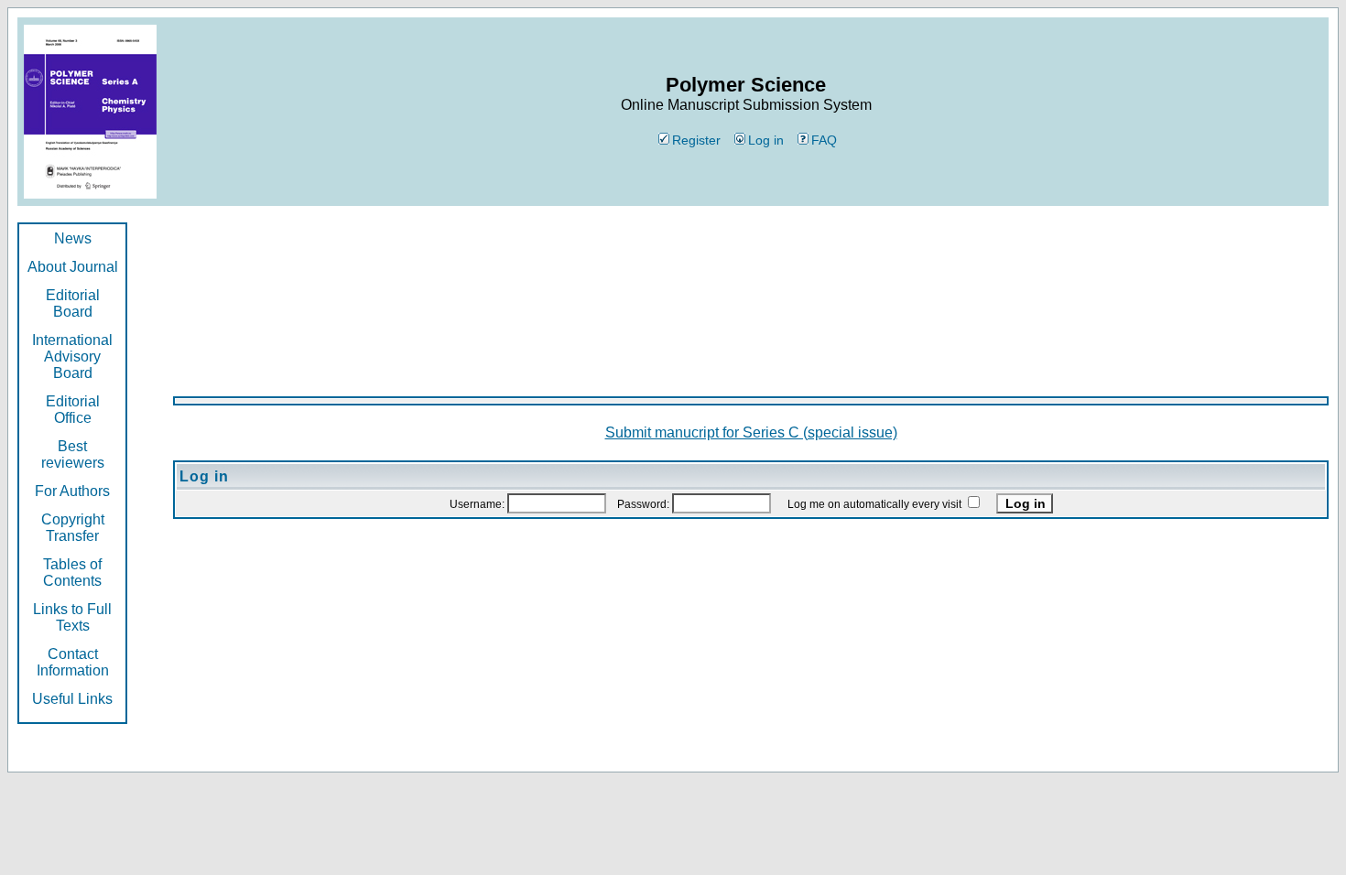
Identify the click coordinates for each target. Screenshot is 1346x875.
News (73, 238)
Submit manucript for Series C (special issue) (751, 432)
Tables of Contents (72, 572)
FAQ (824, 140)
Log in (766, 140)
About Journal (72, 267)
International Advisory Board (72, 356)
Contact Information (73, 662)
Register (696, 140)
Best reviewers (72, 454)
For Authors (72, 491)
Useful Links (72, 699)
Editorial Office (73, 410)
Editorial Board (73, 303)
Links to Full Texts (72, 617)
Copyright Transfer (72, 528)
